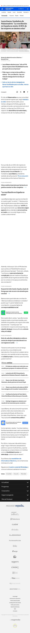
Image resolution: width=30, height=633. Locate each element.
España (9, 12)
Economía (4, 15)
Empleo (16, 15)
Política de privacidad (15, 600)
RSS (15, 609)
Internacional (26, 12)
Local (14, 12)
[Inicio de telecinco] (2, 9)
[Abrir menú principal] (27, 9)
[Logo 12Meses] (15, 573)
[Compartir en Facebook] (27, 92)
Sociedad (19, 12)
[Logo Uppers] (15, 562)
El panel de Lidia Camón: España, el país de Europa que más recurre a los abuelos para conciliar (14, 291)
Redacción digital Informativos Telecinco (11, 57)
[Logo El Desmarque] (15, 535)
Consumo (12, 15)
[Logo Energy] (15, 551)
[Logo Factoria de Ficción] (15, 540)
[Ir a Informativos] (9, 9)
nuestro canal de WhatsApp (18, 467)
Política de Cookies (15, 604)
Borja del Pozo (4, 59)
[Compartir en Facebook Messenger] (24, 92)
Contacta (15, 611)
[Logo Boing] (15, 546)
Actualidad (8, 473)
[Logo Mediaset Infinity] (15, 514)
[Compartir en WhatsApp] (17, 92)
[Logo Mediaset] (15, 507)
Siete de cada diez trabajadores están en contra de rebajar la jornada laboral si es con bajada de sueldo (14, 340)
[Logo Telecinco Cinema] (15, 567)
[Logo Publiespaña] (15, 583)
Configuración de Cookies (15, 602)
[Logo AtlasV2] (15, 578)
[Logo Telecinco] (15, 519)
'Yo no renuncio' (23, 176)
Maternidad (23, 473)
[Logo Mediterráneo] (15, 589)
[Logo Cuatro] (15, 524)
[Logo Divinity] (15, 530)
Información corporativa (15, 598)
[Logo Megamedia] (15, 620)
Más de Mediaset (7, 499)
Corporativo (6, 491)
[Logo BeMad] (15, 557)
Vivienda (21, 15)
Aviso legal (15, 596)
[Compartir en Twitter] (20, 92)
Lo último (4, 12)
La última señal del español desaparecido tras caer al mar (15, 5)
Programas (5, 486)
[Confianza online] (15, 627)
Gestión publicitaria (15, 606)
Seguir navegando (7, 495)
